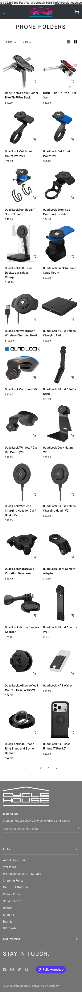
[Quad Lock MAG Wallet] (60, 661)
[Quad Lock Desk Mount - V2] (60, 423)
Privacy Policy (12, 894)
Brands (8, 921)
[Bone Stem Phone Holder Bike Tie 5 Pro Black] (22, 69)
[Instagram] (12, 969)
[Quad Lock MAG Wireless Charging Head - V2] (60, 482)
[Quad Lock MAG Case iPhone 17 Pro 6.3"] (60, 719)
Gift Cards (9, 928)
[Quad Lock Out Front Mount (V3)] (60, 127)
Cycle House (14, 985)
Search (7, 907)
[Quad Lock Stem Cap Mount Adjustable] (60, 185)
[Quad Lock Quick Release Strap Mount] (60, 244)
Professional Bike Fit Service (22, 873)
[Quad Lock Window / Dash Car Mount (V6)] (22, 423)
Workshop (10, 866)
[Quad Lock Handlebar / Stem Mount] (22, 185)
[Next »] (56, 768)
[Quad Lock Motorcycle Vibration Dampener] (22, 545)
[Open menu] (8, 12)
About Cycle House (15, 860)
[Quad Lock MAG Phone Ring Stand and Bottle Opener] (22, 719)
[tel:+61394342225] (26, 969)
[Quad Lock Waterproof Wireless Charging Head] (22, 307)
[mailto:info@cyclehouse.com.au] (19, 969)
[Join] (76, 828)
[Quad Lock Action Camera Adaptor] (22, 603)
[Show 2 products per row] (75, 42)
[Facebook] (4, 969)
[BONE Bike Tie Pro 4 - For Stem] (60, 69)
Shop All (8, 914)
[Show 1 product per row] (68, 42)
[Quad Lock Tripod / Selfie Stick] (60, 365)
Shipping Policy (13, 880)
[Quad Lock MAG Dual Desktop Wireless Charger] (22, 244)
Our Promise (11, 938)
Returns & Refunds (16, 887)
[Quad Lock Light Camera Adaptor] (60, 545)
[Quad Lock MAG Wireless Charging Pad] (60, 307)
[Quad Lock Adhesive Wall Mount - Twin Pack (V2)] (22, 661)
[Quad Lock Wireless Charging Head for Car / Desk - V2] (22, 482)
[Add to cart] (34, 81)
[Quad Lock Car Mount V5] (22, 365)
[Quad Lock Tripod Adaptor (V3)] (60, 603)
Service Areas (12, 901)
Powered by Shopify (45, 985)
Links (6, 849)
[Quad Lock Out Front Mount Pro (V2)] (22, 127)
